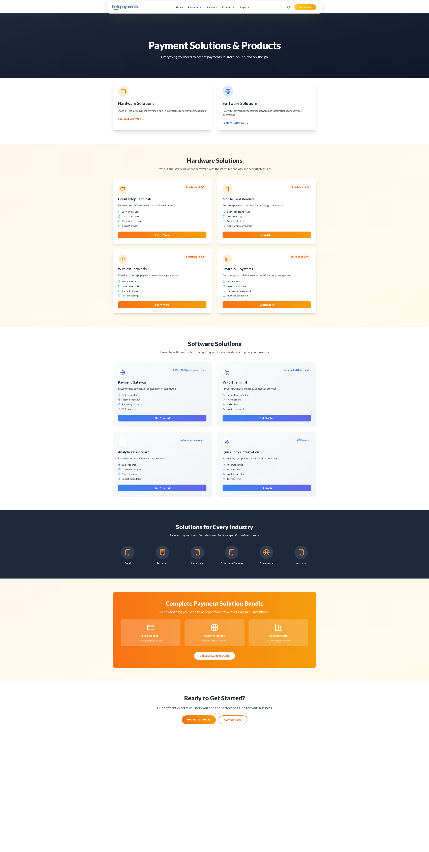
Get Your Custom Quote (214, 655)
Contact (227, 7)
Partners (212, 7)
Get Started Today (198, 719)
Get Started (305, 7)
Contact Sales (232, 719)
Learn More (162, 234)
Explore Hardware (129, 118)
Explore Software (234, 122)
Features (193, 7)
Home (179, 7)
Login (243, 7)
